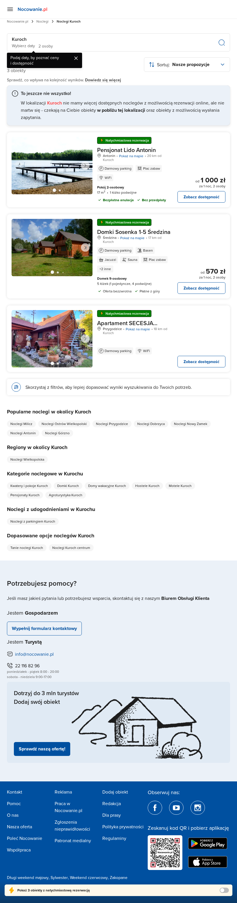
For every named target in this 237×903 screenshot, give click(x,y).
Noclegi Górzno (57, 433)
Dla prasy (111, 815)
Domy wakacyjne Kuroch (107, 485)
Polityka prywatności (123, 826)
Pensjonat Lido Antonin (126, 150)
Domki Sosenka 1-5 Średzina (134, 232)
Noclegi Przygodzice (112, 423)
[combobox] (187, 64)
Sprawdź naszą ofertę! (42, 749)
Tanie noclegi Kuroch (26, 547)
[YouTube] (176, 808)
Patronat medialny (73, 840)
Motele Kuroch (180, 485)
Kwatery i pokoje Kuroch (29, 485)
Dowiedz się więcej (103, 80)
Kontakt (14, 792)
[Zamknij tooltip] (76, 58)
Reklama (63, 792)
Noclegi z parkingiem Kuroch (32, 521)
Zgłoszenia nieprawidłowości (72, 825)
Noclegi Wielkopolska (27, 459)
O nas (12, 815)
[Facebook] (155, 808)
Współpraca (19, 850)
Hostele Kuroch (147, 485)
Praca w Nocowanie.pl (68, 807)
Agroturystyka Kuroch (65, 494)
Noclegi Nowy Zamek (190, 423)
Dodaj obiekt (115, 792)
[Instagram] (197, 808)
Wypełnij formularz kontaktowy (44, 628)
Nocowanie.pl (17, 21)
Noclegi (42, 21)
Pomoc (14, 803)
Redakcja (111, 803)
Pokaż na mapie (131, 155)
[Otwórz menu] (10, 9)
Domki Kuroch (68, 485)
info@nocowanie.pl (34, 654)
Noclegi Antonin (23, 433)
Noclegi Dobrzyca (151, 423)
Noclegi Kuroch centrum (71, 547)
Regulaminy (114, 838)
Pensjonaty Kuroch (25, 494)
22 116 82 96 (27, 665)
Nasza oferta (19, 826)
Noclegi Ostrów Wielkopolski (64, 423)
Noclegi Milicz (21, 423)
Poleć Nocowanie (24, 838)
